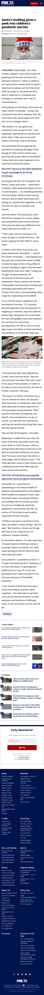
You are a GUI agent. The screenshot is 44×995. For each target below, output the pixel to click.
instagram (22, 974)
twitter (18, 974)
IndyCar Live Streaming (28, 950)
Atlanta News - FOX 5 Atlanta (27, 880)
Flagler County (6, 788)
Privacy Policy (24, 757)
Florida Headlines (7, 776)
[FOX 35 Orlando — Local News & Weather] (8, 3)
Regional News (27, 867)
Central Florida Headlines (6, 780)
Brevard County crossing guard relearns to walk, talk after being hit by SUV (27, 689)
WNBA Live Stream (26, 961)
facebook (14, 974)
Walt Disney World (8, 857)
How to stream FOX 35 (9, 893)
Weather (24, 773)
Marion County (6, 793)
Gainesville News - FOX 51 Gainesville (28, 871)
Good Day (24, 818)
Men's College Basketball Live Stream (28, 954)
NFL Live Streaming (26, 939)
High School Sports (26, 862)
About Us (6, 890)
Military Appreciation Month (8, 810)
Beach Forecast (25, 790)
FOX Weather (24, 795)
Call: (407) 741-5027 (26, 893)
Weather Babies (25, 826)
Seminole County (7, 800)
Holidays (26, 31)
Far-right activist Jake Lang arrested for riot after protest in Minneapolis (16, 628)
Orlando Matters (7, 878)
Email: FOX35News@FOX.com (28, 896)
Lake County (6, 790)
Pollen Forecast (25, 793)
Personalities (6, 900)
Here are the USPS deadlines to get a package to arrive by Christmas (22, 172)
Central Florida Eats (8, 885)
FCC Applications (7, 928)
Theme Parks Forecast (27, 788)
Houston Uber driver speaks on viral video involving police (15, 646)
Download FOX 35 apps (8, 913)
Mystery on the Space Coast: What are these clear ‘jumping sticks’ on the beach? (26, 707)
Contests (6, 933)
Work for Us (6, 903)
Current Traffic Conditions (6, 825)
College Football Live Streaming (27, 942)
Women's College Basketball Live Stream (28, 958)
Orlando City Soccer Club (26, 858)
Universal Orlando (7, 862)
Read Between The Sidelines (26, 852)
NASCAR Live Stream (27, 948)
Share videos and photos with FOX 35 (26, 901)
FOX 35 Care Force (26, 824)
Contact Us (5, 898)
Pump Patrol (6, 821)
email (29, 974)
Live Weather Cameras (27, 776)
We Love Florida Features (7, 852)
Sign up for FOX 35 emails (8, 908)
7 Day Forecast (25, 785)
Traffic (5, 818)
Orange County (7, 795)
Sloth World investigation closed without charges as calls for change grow (27, 698)
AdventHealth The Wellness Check (26, 830)
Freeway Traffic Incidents (7, 829)
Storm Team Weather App (27, 798)
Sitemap (4, 813)
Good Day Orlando (8, 875)
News (4, 773)
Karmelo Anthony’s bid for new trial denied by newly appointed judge (16, 637)
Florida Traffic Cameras (6, 833)
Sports (23, 848)
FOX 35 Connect (25, 904)
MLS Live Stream (26, 964)
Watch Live (34, 3)
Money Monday (25, 843)
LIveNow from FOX (8, 883)
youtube (26, 974)
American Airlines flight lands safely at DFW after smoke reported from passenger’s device (16, 656)
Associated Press (18, 31)
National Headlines (8, 783)
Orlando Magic (25, 855)
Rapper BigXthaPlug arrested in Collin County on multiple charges (14, 664)
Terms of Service (23, 759)
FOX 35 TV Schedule (8, 873)
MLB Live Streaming (27, 946)
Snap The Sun (24, 802)
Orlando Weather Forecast (26, 782)
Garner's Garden (25, 835)
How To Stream (7, 870)
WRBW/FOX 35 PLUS (9, 921)
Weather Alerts (25, 779)
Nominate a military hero (8, 806)
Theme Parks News (8, 855)
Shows (4, 867)
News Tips (25, 890)
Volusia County (6, 802)
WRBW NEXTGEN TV (8, 919)
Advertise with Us (7, 916)
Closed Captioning (8, 923)
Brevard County (7, 785)
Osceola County (7, 798)
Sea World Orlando (8, 860)
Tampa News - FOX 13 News (27, 875)
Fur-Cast (23, 838)
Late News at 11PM (8, 880)
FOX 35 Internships (8, 905)
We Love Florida (25, 821)
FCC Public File (6, 926)
